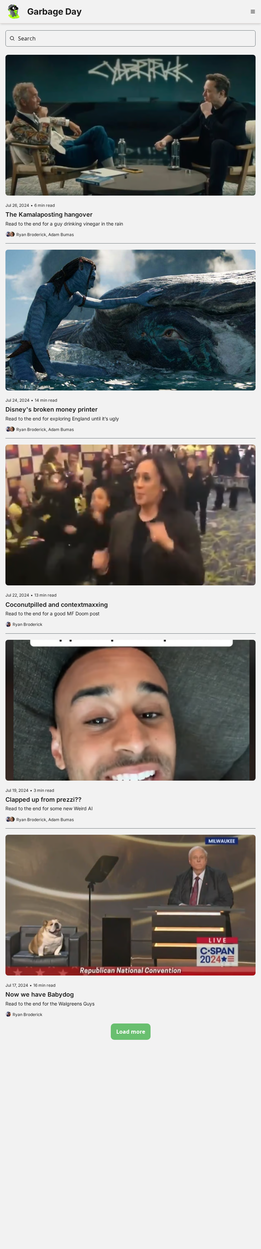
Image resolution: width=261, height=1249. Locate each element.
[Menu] (253, 11)
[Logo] (13, 11)
